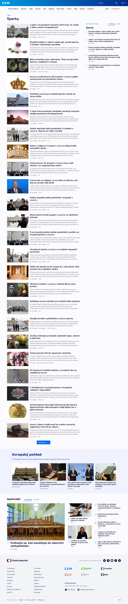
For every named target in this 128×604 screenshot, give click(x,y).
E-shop (9, 586)
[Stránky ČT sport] (86, 568)
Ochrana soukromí (30, 600)
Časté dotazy (38, 589)
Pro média (37, 568)
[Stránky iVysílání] (106, 568)
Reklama (37, 571)
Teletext (10, 577)
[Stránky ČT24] (68, 568)
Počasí (69, 9)
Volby (31, 9)
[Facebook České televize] (108, 560)
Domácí (38, 9)
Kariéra (36, 583)
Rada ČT (36, 580)
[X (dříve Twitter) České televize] (115, 560)
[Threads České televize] (119, 560)
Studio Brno (38, 574)
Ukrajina (23, 9)
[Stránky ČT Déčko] (68, 574)
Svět (44, 9)
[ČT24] (5, 3)
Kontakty (37, 592)
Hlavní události (13, 9)
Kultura (82, 9)
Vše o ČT (9, 592)
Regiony (51, 9)
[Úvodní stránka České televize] (17, 560)
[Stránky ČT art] (85, 574)
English (21, 600)
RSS (120, 600)
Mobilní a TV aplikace (14, 589)
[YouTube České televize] (111, 560)
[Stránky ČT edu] (104, 574)
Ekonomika (60, 9)
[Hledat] (116, 3)
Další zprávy (42, 442)
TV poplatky (11, 574)
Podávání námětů (39, 586)
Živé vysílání (11, 571)
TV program (11, 568)
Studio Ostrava (38, 577)
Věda (75, 9)
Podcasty (90, 9)
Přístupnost (41, 600)
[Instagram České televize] (104, 560)
